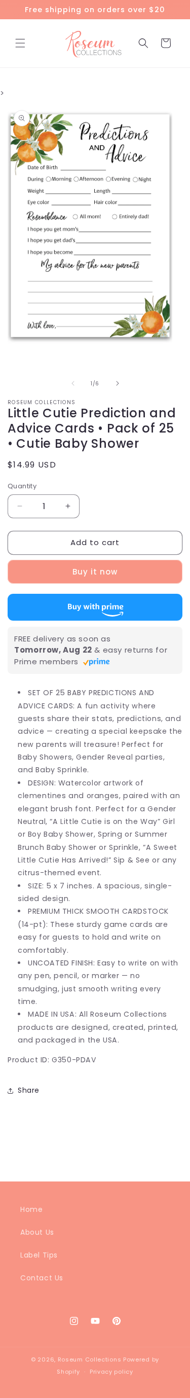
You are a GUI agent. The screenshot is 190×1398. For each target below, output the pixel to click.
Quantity (22, 486)
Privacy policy (111, 1372)
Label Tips (39, 1255)
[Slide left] (73, 383)
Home (31, 1209)
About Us (37, 1232)
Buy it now (95, 571)
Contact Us (41, 1278)
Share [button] (29, 1090)
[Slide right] (117, 383)
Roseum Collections (90, 1359)
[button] (20, 43)
